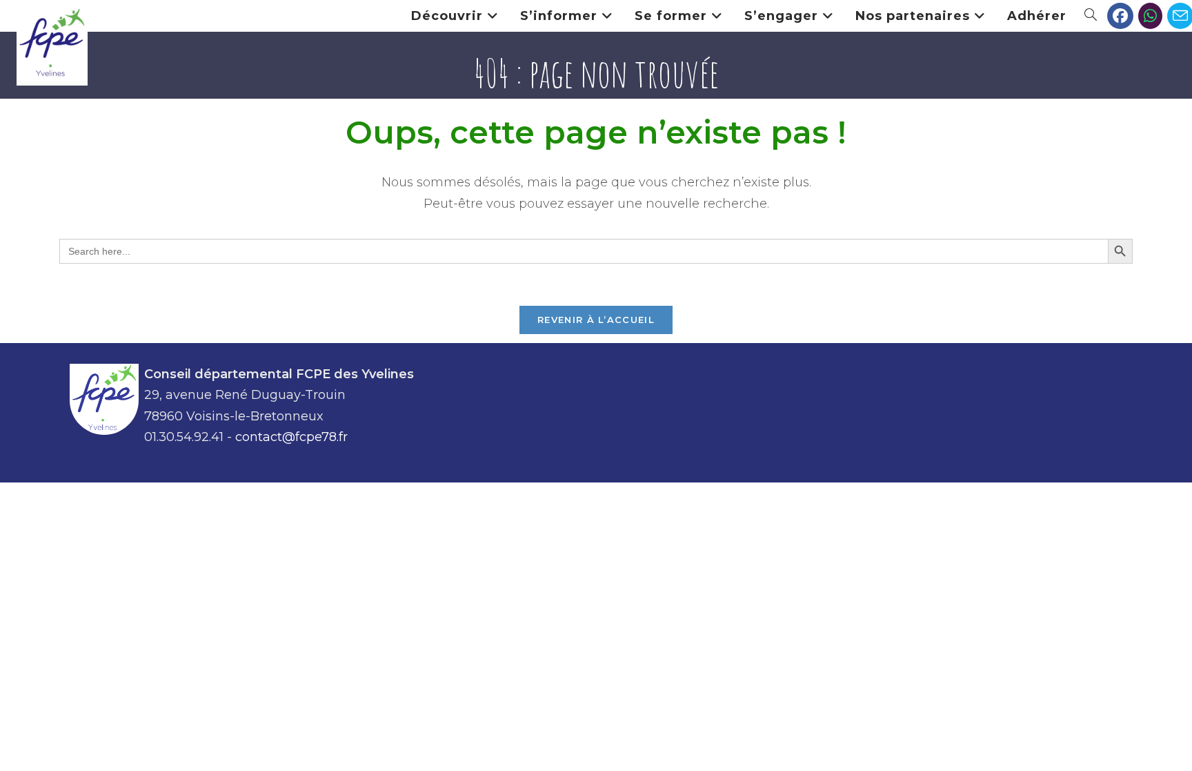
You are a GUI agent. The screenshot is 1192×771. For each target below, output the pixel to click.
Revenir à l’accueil (596, 319)
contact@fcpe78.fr (291, 437)
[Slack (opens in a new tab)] (1150, 16)
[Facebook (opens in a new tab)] (1120, 16)
